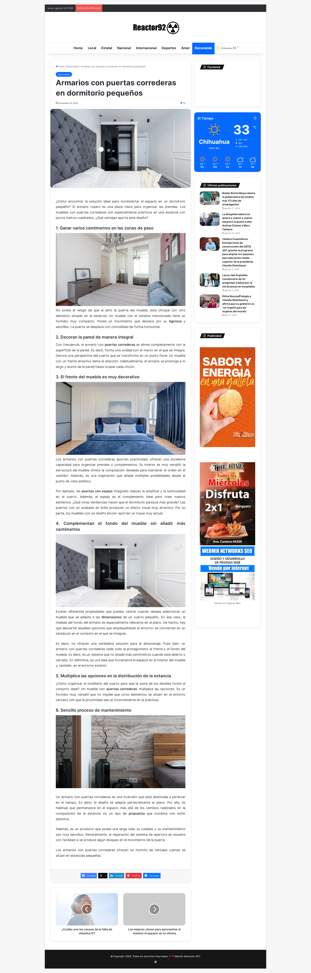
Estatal (106, 48)
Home (78, 48)
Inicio (61, 66)
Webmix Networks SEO (187, 956)
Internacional (146, 48)
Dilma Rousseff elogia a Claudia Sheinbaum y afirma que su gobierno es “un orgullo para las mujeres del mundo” (238, 304)
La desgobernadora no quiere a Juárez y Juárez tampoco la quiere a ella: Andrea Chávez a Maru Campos (237, 222)
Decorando (203, 48)
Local (92, 48)
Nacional (124, 48)
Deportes (169, 48)
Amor (185, 48)
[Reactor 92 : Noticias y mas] (155, 27)
